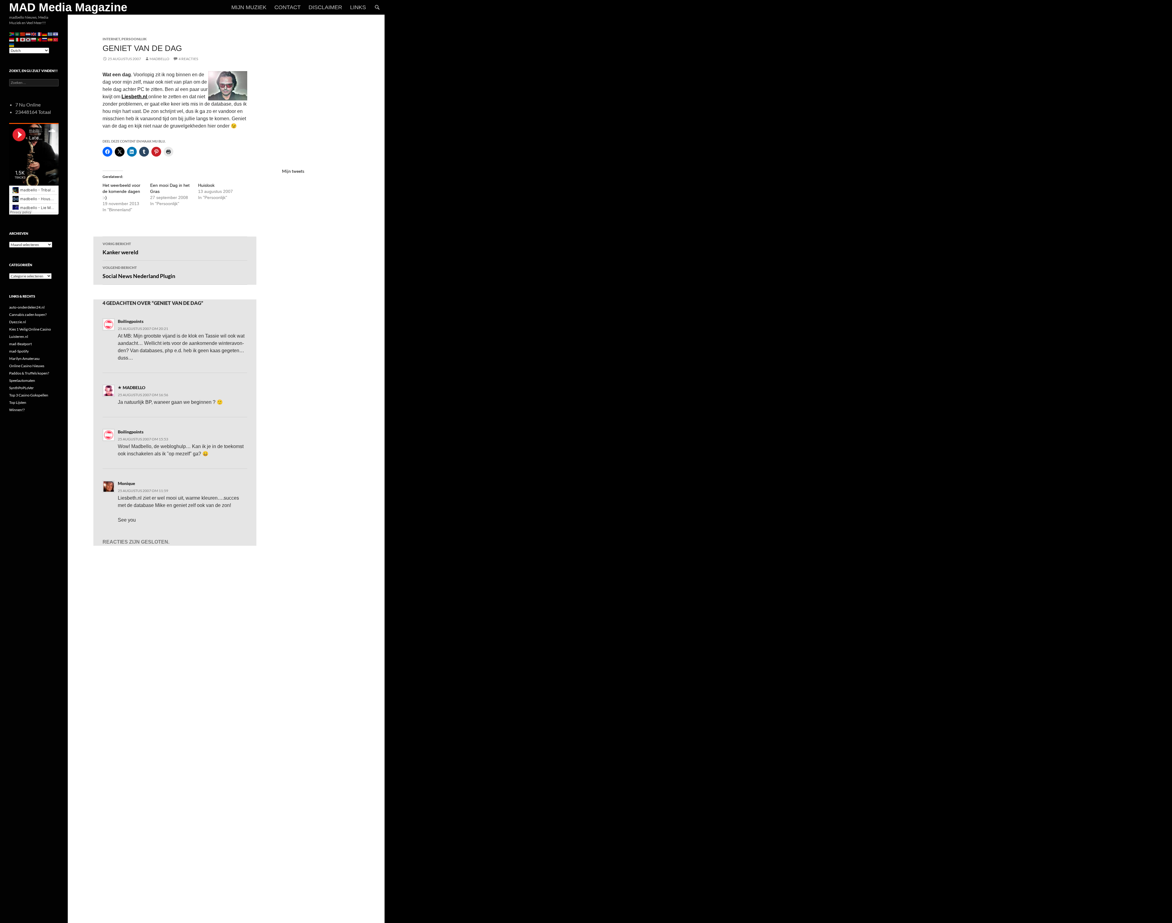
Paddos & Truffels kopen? (29, 373)
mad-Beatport (20, 344)
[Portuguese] (39, 39)
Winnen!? (17, 409)
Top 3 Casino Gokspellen (28, 395)
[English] (34, 33)
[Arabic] (17, 33)
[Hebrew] (56, 33)
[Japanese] (23, 39)
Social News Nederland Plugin (139, 272)
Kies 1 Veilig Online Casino (30, 329)
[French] (39, 33)
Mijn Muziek (248, 7)
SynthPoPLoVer (21, 387)
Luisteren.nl (18, 336)
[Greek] (50, 33)
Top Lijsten (17, 402)
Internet (111, 39)
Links (358, 7)
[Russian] (45, 39)
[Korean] (28, 39)
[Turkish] (56, 39)
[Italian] (17, 39)
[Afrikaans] (12, 33)
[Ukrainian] (12, 44)
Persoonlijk (134, 39)
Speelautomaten (22, 380)
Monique (126, 483)
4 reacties (188, 58)
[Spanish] (50, 39)
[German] (45, 33)
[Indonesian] (12, 39)
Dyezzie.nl (17, 322)
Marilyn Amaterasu (24, 358)
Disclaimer (325, 7)
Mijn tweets (293, 171)
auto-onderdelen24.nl (27, 307)
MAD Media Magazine (68, 7)
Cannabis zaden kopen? (28, 314)
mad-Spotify (19, 351)
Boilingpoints (130, 321)
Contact (287, 7)
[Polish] (34, 39)
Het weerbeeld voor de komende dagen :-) (121, 191)
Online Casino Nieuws (26, 366)
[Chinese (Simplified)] (23, 33)
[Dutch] (28, 33)
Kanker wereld (120, 248)
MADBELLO (159, 58)
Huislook (206, 185)
